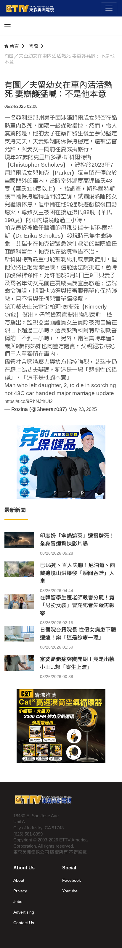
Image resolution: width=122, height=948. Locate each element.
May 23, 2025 (82, 409)
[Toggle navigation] (109, 8)
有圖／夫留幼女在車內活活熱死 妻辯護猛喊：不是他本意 (59, 58)
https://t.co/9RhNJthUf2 (28, 401)
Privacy (20, 891)
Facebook (71, 880)
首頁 (14, 46)
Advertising (23, 912)
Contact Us (23, 922)
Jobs (17, 901)
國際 (33, 46)
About (18, 880)
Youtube (70, 891)
